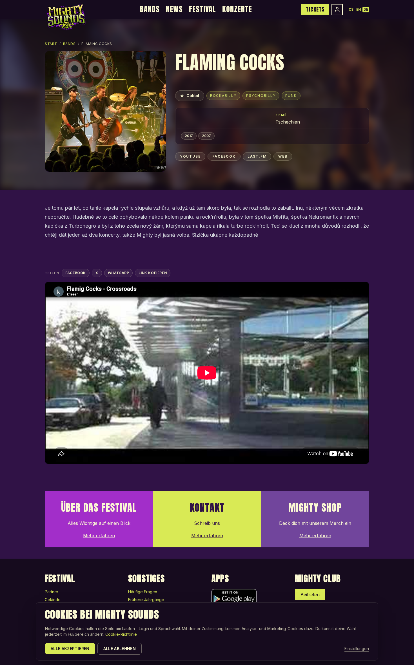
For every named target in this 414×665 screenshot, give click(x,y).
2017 (189, 136)
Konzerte (237, 9)
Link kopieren (153, 273)
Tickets (315, 9)
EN (358, 9)
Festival (202, 9)
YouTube (190, 156)
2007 (206, 136)
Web (282, 156)
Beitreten (310, 594)
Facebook (223, 156)
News (174, 9)
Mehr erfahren (99, 535)
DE (366, 9)
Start (51, 44)
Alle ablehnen (119, 648)
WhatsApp (118, 273)
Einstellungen (356, 648)
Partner (51, 591)
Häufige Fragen (142, 591)
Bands (150, 9)
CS (351, 9)
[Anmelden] (337, 9)
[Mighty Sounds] (66, 17)
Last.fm (257, 156)
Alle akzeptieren (70, 648)
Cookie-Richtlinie (121, 634)
